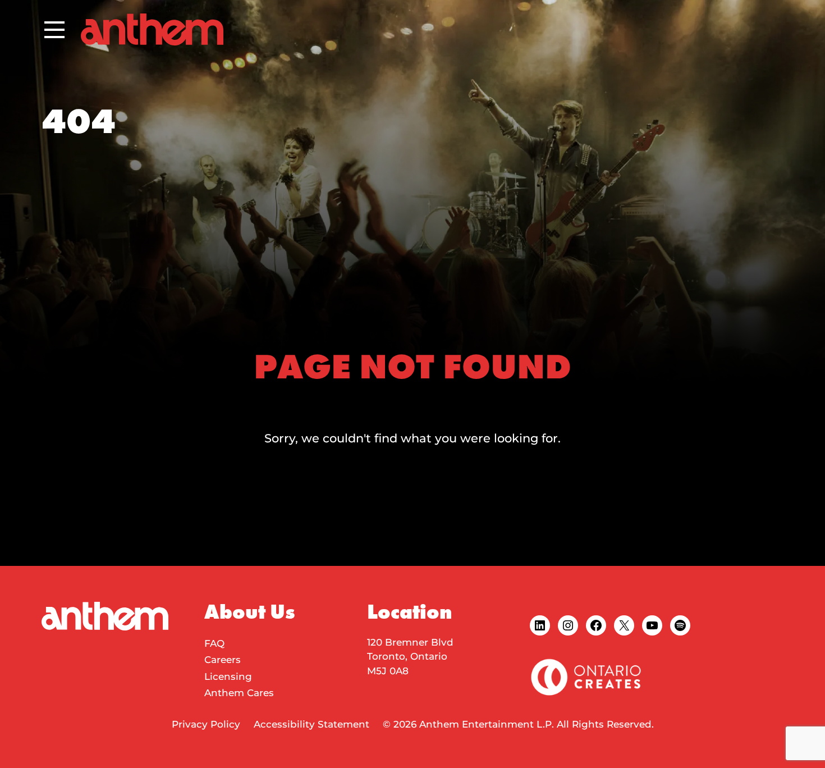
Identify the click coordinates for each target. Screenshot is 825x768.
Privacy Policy (206, 724)
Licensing (228, 676)
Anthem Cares (239, 692)
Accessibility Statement (311, 724)
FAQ (214, 643)
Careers (222, 659)
